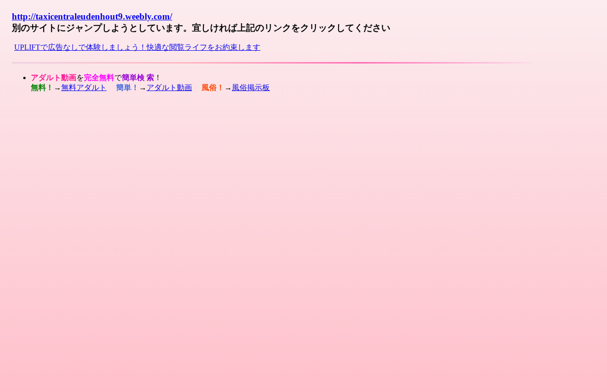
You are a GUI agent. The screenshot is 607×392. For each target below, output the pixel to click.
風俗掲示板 (251, 87)
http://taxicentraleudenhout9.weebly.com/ (92, 16)
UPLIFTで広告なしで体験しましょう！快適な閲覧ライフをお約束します (137, 47)
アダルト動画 (169, 87)
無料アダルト (84, 87)
